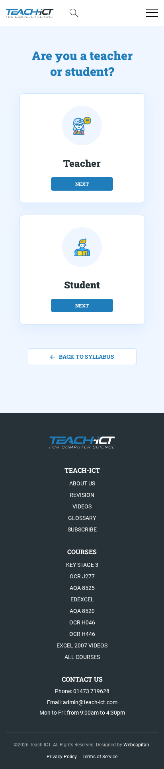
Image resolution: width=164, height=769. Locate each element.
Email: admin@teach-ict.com (82, 702)
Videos (82, 506)
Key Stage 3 (82, 565)
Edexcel (82, 599)
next (82, 184)
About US (82, 483)
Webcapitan (136, 745)
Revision (82, 495)
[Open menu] (152, 13)
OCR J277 (82, 576)
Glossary (82, 518)
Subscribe (82, 529)
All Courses (82, 657)
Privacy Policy (62, 756)
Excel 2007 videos (82, 645)
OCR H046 (82, 622)
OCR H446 (82, 634)
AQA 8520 (82, 611)
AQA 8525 (82, 588)
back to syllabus (86, 356)
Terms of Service (99, 756)
